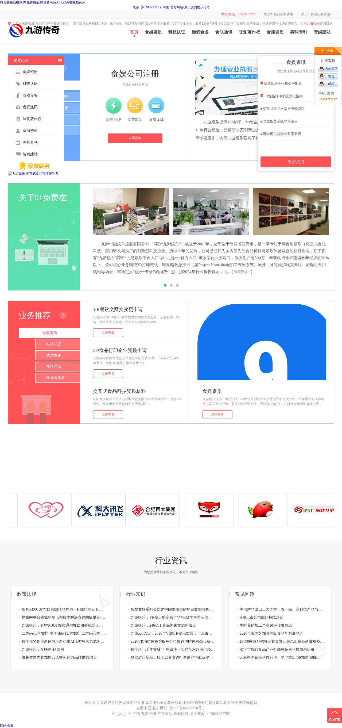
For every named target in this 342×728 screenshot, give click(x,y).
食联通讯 (223, 32)
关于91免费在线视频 (315, 14)
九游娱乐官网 (316, 23)
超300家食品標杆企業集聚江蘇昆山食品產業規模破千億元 (282, 641)
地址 (331, 76)
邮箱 (331, 84)
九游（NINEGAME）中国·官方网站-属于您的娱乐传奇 (171, 7)
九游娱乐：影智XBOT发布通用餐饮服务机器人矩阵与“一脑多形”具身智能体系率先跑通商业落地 (64, 625)
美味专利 (298, 32)
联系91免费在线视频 (278, 14)
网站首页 (92, 703)
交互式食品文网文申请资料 (283, 109)
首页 (134, 32)
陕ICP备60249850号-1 (187, 708)
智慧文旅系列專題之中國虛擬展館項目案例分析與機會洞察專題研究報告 (173, 609)
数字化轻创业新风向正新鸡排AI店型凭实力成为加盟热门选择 (64, 641)
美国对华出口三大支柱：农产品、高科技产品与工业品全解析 (282, 609)
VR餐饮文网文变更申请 (118, 309)
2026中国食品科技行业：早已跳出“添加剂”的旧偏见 (282, 658)
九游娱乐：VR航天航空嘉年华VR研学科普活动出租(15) (173, 617)
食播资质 (275, 32)
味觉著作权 (249, 32)
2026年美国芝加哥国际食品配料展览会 (271, 633)
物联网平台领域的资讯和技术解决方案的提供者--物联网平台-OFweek (64, 617)
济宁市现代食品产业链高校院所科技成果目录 (277, 649)
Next (324, 231)
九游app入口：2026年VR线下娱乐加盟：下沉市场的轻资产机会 (173, 633)
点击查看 (108, 333)
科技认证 (176, 32)
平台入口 (17, 33)
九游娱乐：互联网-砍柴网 (43, 649)
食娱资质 (153, 32)
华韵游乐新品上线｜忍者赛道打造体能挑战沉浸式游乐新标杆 (173, 658)
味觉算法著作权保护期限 (282, 84)
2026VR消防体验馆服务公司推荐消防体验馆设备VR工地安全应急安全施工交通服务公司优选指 (173, 641)
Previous (17, 231)
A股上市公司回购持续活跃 (261, 617)
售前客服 (331, 69)
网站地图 (6, 725)
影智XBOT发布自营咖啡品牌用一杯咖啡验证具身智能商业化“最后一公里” (64, 609)
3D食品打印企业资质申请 (120, 350)
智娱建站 (322, 32)
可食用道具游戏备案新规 (281, 134)
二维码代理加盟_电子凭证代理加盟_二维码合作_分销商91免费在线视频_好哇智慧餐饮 (64, 633)
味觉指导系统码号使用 (280, 121)
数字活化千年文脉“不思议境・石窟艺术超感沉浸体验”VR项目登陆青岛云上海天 (173, 649)
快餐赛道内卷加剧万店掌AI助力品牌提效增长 (59, 658)
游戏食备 (200, 32)
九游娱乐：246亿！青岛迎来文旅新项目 (163, 625)
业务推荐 (35, 315)
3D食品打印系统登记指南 (283, 96)
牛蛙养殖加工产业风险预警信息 (266, 625)
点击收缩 (326, 51)
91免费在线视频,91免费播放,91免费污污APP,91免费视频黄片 (42, 2)
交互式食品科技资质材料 (119, 391)
